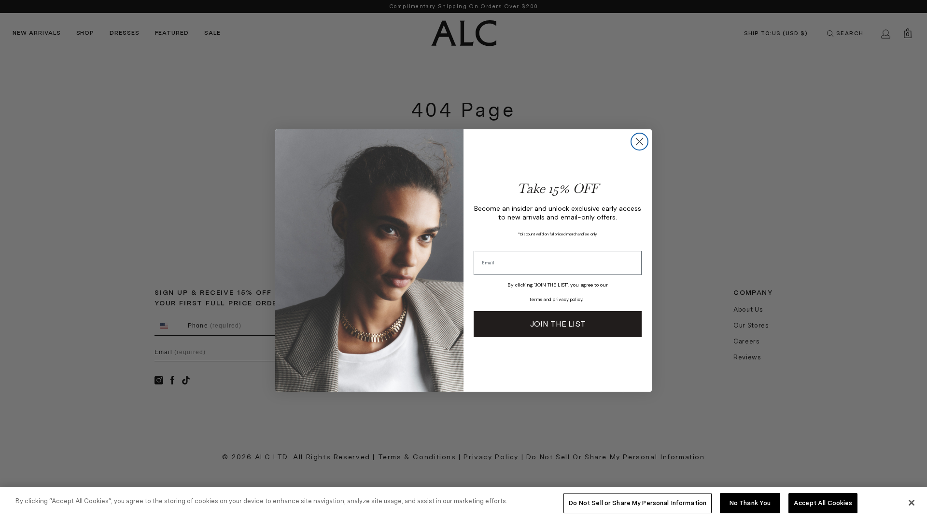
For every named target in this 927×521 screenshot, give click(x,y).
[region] (463, 504)
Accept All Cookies (823, 503)
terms (536, 299)
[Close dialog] (639, 141)
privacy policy (567, 299)
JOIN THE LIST (558, 324)
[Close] (911, 502)
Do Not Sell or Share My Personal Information (637, 503)
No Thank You (750, 503)
